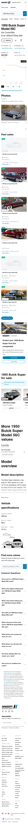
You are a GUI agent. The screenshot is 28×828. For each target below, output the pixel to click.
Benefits (17, 744)
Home (16, 781)
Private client (5, 760)
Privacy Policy (5, 727)
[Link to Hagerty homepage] (9, 707)
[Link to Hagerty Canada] (6, 813)
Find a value (4, 7)
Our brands (17, 787)
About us (17, 783)
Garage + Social (5, 801)
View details (5, 164)
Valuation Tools (16, 2)
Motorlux (17, 773)
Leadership (17, 785)
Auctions (4, 780)
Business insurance (6, 762)
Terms (16, 807)
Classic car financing (6, 764)
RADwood (17, 775)
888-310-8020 (18, 758)
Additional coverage (6, 766)
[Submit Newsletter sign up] (25, 723)
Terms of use (15, 821)
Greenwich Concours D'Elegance (20, 771)
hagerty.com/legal (14, 685)
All (2, 796)
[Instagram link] (9, 711)
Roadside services (19, 756)
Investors (17, 795)
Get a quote (14, 357)
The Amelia (17, 766)
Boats (3, 758)
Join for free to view (7, 48)
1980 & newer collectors (7, 746)
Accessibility (17, 818)
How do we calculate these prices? (12, 90)
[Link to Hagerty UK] (8, 813)
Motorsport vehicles (6, 756)
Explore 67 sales (7, 318)
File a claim (4, 740)
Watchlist (13, 7)
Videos (3, 792)
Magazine (17, 748)
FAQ (16, 803)
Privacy (17, 805)
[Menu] (25, 2)
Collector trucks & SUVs (7, 750)
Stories (3, 794)
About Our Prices (8, 674)
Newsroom (17, 791)
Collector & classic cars (7, 748)
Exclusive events (19, 750)
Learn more (14, 361)
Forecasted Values (8, 682)
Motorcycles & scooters (7, 754)
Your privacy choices (9, 818)
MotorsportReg (5, 805)
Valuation (17, 740)
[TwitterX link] (5, 711)
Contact (17, 793)
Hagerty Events (18, 764)
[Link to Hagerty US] (3, 813)
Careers (17, 789)
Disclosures (4, 821)
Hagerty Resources (6, 803)
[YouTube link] (12, 711)
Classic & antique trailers (7, 752)
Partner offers (18, 746)
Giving (16, 797)
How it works (5, 786)
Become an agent (6, 772)
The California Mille (19, 768)
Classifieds (4, 782)
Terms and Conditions (14, 727)
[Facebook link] (2, 711)
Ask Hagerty (18, 742)
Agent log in (4, 774)
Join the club (18, 738)
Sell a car (4, 784)
